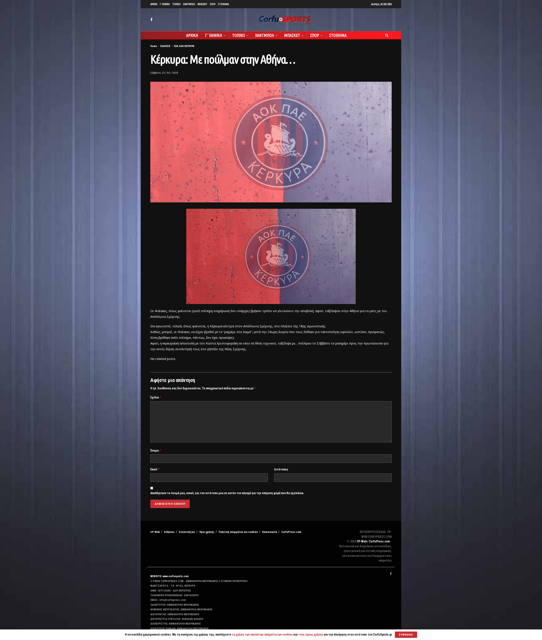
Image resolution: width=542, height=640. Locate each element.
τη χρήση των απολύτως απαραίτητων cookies (262, 634)
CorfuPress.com (291, 532)
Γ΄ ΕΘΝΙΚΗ (165, 4)
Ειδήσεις (169, 532)
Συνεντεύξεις (187, 532)
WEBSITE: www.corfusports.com (169, 576)
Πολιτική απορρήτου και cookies (238, 532)
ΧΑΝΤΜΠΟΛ (189, 4)
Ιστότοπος (281, 469)
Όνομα (156, 450)
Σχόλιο (156, 397)
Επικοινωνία (269, 532)
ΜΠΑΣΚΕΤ (202, 4)
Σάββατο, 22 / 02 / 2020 (164, 72)
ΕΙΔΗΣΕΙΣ (165, 46)
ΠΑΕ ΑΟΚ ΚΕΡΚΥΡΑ (184, 46)
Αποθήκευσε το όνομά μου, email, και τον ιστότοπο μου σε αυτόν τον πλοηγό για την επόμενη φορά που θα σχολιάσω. (227, 493)
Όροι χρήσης (206, 532)
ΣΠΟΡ (212, 4)
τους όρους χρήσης (311, 634)
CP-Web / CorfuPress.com (373, 541)
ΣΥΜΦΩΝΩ (406, 634)
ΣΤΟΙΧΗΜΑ (223, 4)
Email (155, 469)
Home (153, 46)
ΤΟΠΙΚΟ (176, 4)
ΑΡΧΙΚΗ (153, 4)
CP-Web (155, 532)
